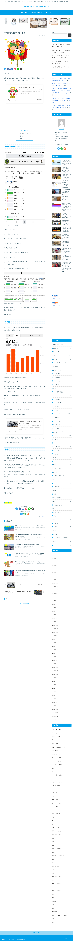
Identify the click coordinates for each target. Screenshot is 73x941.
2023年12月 (55, 667)
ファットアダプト (62, 421)
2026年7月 (55, 558)
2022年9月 (55, 719)
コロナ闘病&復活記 (62, 392)
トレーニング (62, 413)
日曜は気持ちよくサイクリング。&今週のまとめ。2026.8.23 (61, 51)
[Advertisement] (24, 116)
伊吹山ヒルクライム (62, 454)
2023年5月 (55, 691)
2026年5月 (55, 565)
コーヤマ (64, 80)
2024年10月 (55, 632)
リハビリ (62, 439)
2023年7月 (55, 684)
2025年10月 (55, 590)
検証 (62, 494)
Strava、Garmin (62, 351)
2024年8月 (55, 639)
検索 (53, 32)
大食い (62, 461)
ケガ (62, 388)
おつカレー (62, 359)
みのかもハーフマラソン (62, 370)
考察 (62, 519)
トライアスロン (62, 406)
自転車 (62, 527)
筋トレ (62, 508)
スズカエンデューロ (62, 399)
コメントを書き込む (24, 603)
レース (62, 443)
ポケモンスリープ (62, 432)
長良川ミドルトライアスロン (62, 537)
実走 (62, 465)
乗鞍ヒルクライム (62, 450)
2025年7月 (55, 600)
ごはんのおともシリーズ (62, 362)
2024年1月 (55, 663)
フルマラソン (62, 424)
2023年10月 (55, 674)
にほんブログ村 (56, 298)
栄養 (62, 490)
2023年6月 (55, 688)
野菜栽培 (62, 534)
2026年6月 (55, 562)
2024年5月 (55, 649)
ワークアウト (62, 446)
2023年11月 (55, 670)
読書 (62, 530)
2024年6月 (55, 646)
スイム (62, 395)
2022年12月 (55, 709)
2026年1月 (55, 579)
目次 (22, 130)
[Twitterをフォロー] (21, 514)
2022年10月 (55, 716)
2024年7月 (55, 642)
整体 (62, 479)
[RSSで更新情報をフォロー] (28, 514)
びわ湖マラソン (62, 366)
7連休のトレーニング (25, 133)
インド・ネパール (62, 373)
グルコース (62, 384)
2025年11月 (55, 586)
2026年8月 (55, 555)
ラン (62, 435)
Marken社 (62, 348)
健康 (62, 457)
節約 (62, 516)
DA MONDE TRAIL (62, 344)
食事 (62, 545)
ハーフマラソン (62, 417)
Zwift (62, 355)
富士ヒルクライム (62, 468)
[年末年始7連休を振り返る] (11, 69)
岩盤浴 (62, 472)
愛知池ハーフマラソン (62, 475)
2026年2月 (55, 576)
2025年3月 (55, 614)
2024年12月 (55, 625)
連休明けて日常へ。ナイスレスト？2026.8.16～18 (61, 68)
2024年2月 (55, 660)
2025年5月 (55, 607)
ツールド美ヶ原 (62, 402)
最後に (21, 138)
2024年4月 (55, 653)
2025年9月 (55, 593)
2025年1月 (55, 621)
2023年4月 (55, 695)
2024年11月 (55, 628)
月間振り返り (62, 486)
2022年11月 (55, 712)
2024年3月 (55, 656)
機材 (62, 501)
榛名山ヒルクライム (62, 497)
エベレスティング (62, 377)
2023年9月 (55, 677)
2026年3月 (55, 572)
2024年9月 (55, 635)
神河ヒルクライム (62, 505)
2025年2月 (55, 618)
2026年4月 (55, 569)
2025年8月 (55, 597)
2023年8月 (55, 681)
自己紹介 (62, 523)
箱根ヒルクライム (62, 512)
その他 (21, 136)
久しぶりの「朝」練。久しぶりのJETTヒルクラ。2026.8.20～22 (60, 57)
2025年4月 (55, 611)
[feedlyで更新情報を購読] (24, 514)
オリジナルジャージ (62, 381)
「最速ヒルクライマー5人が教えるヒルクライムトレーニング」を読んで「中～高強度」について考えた (61, 90)
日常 (6, 502)
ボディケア (62, 428)
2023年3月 (55, 698)
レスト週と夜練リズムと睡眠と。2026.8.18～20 (60, 62)
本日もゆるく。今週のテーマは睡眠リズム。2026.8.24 (61, 45)
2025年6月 (55, 604)
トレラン (62, 410)
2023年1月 (55, 705)
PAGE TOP (37, 933)
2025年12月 (55, 583)
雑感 (10, 502)
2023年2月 (55, 702)
